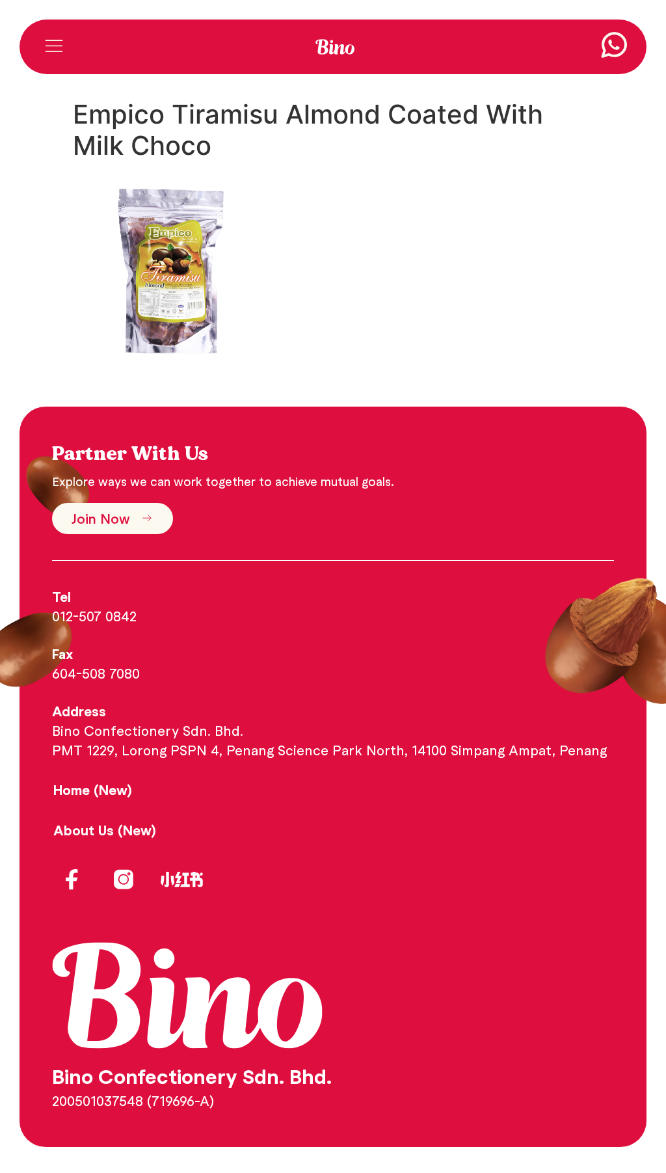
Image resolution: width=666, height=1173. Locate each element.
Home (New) (92, 790)
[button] (53, 47)
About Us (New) (104, 830)
